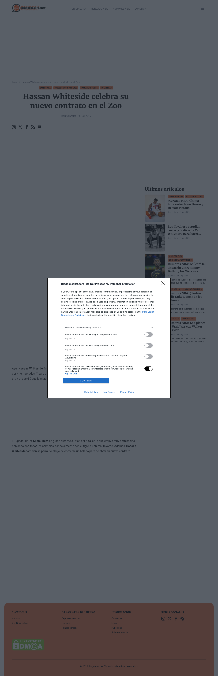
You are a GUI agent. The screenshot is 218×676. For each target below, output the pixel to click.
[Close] (164, 284)
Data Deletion (91, 392)
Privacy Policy (127, 392)
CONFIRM (86, 381)
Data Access (109, 392)
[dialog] (109, 338)
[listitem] (109, 327)
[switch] (148, 334)
